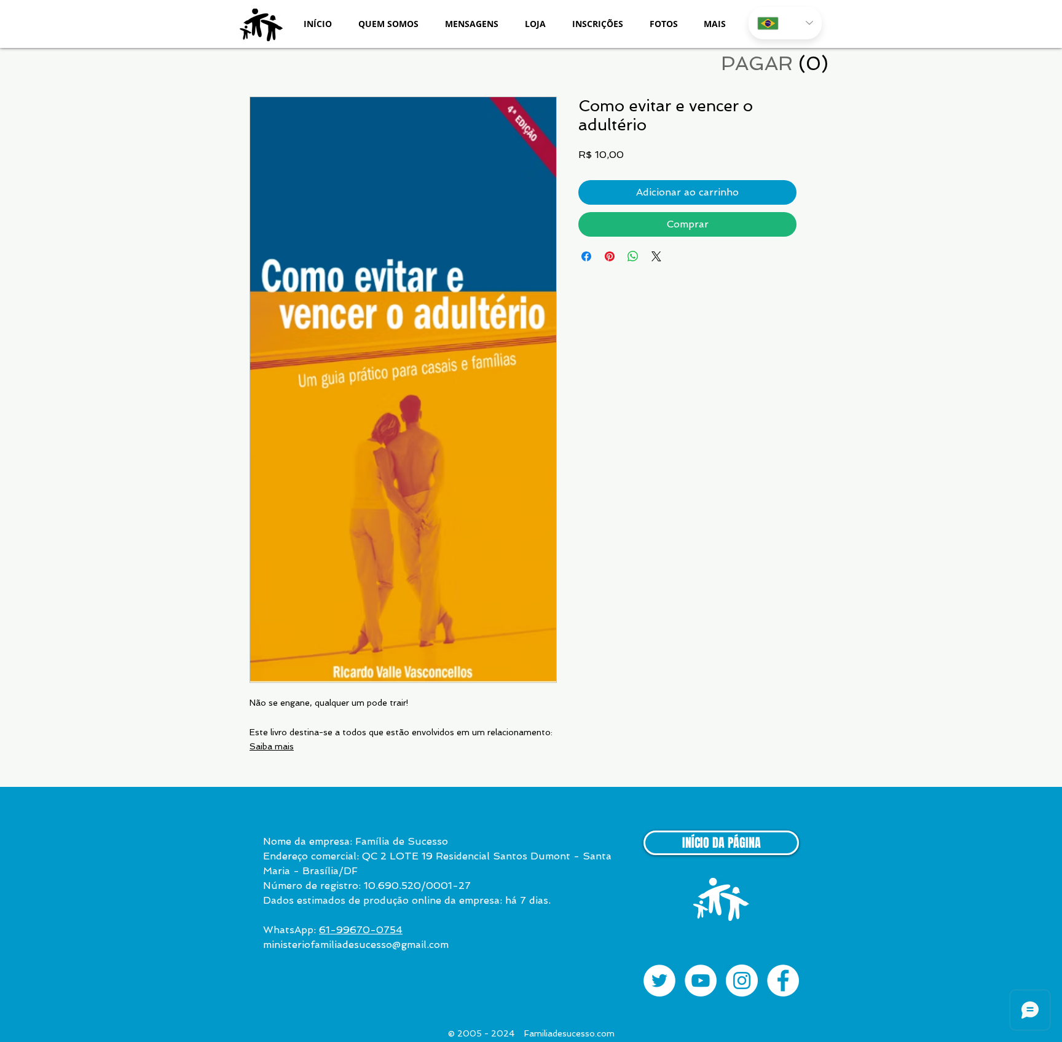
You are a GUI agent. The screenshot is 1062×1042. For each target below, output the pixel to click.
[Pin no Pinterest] (609, 256)
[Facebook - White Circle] (783, 981)
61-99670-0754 (361, 930)
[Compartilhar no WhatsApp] (633, 256)
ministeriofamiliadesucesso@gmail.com (356, 944)
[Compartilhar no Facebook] (586, 256)
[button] (388, 23)
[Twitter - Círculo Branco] (659, 981)
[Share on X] (656, 256)
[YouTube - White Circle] (701, 981)
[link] (774, 63)
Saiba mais (272, 746)
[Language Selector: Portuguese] (785, 23)
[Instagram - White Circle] (742, 981)
